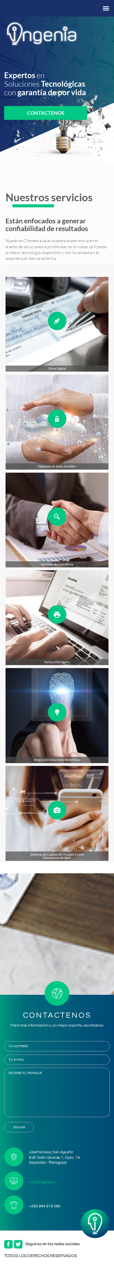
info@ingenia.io (42, 1182)
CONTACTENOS (45, 113)
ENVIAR (19, 1127)
